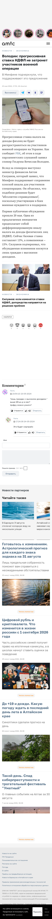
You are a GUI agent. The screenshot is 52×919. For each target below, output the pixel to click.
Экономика (22, 51)
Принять (37, 912)
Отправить (11, 473)
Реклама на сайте (9, 864)
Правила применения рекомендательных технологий (24, 882)
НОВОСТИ (7, 51)
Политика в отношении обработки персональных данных (25, 885)
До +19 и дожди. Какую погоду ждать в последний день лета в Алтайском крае (25, 710)
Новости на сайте (9, 853)
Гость (12, 391)
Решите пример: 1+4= (12, 468)
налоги (8, 317)
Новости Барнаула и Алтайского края (17, 877)
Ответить (37, 410)
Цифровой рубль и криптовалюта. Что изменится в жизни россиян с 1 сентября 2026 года (25, 628)
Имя (5, 440)
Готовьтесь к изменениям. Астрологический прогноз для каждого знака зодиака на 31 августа (25, 550)
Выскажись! (10, 92)
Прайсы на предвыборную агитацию (17, 874)
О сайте (5, 871)
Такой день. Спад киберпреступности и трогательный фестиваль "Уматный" (24, 782)
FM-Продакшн (8, 857)
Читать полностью (26, 612)
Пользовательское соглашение (15, 860)
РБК (18, 153)
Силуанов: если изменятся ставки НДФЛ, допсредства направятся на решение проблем (24, 302)
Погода (5, 867)
